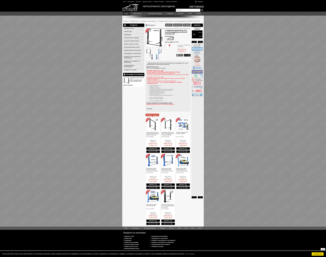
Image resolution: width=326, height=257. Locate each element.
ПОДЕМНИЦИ (134, 21)
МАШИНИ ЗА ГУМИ (129, 28)
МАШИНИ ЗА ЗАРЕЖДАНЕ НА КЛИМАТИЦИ (132, 61)
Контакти (198, 13)
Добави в (186, 55)
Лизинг (180, 55)
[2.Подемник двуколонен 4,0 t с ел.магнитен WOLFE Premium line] (168, 197)
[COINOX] (197, 87)
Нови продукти (137, 13)
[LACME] (197, 72)
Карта (192, 228)
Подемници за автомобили (148, 21)
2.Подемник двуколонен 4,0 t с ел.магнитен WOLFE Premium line (168, 206)
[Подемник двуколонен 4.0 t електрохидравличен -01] (160, 51)
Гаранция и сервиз (147, 1)
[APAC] (197, 91)
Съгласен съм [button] (317, 254)
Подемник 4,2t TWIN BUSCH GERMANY (151, 205)
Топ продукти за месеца (155, 13)
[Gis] (197, 64)
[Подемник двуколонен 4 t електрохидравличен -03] (157, 57)
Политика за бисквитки (171, 1)
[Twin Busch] (197, 53)
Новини (179, 228)
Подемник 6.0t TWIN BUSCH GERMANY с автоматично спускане (152, 170)
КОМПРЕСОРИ (128, 31)
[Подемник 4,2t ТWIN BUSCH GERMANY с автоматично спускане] (183, 161)
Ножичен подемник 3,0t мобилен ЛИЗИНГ (182, 133)
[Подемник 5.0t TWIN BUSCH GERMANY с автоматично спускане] (168, 161)
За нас (190, 13)
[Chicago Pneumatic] (197, 79)
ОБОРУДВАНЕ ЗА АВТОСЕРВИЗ (132, 53)
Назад (187, 25)
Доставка (138, 1)
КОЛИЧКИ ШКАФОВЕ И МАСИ (132, 47)
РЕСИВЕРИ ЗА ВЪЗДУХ (130, 70)
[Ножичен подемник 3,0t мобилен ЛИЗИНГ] (183, 125)
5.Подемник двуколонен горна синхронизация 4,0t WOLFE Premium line (152, 134)
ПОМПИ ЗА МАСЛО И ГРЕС (131, 44)
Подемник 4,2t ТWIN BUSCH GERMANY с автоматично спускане (182, 170)
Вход (124, 1)
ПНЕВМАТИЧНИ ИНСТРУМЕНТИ (132, 50)
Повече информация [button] (190, 254)
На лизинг (181, 13)
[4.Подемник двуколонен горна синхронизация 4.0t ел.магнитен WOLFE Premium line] (168, 125)
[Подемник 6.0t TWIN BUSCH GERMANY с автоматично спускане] (153, 161)
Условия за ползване (159, 1)
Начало (126, 13)
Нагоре (323, 249)
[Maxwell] (197, 49)
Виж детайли (152, 151)
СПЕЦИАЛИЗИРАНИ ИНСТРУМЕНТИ (129, 66)
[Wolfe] (197, 45)
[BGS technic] (197, 83)
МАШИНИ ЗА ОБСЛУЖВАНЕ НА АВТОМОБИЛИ (132, 57)
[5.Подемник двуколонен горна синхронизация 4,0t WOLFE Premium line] (153, 125)
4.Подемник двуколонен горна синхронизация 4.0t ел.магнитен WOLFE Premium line (167, 134)
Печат (169, 25)
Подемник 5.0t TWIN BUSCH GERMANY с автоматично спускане (167, 170)
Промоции (170, 13)
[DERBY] (197, 94)
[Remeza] (197, 68)
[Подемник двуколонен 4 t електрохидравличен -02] (151, 57)
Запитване (178, 25)
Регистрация (131, 1)
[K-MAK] (197, 56)
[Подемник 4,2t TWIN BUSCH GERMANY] (153, 197)
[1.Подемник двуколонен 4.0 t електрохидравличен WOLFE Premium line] (148, 51)
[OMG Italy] (197, 75)
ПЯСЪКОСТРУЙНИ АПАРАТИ (131, 41)
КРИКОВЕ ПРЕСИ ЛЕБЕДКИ (131, 38)
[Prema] (197, 60)
